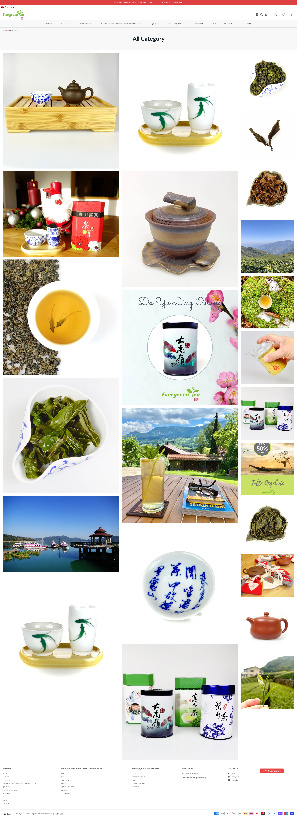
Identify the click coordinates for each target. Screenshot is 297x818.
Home (49, 23)
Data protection (66, 780)
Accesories (198, 23)
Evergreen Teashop (24, 814)
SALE (214, 23)
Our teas (64, 23)
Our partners (65, 793)
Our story (135, 773)
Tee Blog (247, 23)
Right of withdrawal (67, 787)
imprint (63, 783)
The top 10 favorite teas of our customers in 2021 (121, 23)
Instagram (235, 777)
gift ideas (156, 23)
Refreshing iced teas (177, 23)
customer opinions (138, 783)
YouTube (235, 780)
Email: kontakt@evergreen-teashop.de (195, 778)
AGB (62, 777)
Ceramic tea (84, 23)
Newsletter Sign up (138, 777)
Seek (62, 773)
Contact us (135, 787)
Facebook (235, 773)
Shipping (64, 790)
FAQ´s (134, 780)
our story (228, 23)
